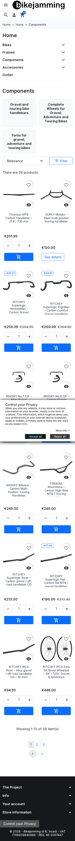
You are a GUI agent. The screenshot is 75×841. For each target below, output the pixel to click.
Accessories (12, 67)
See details (52, 257)
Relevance (25, 160)
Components (13, 60)
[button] (5, 15)
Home (9, 35)
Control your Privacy (19, 824)
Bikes (6, 45)
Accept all (35, 436)
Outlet (7, 75)
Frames (8, 52)
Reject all (60, 436)
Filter (61, 160)
